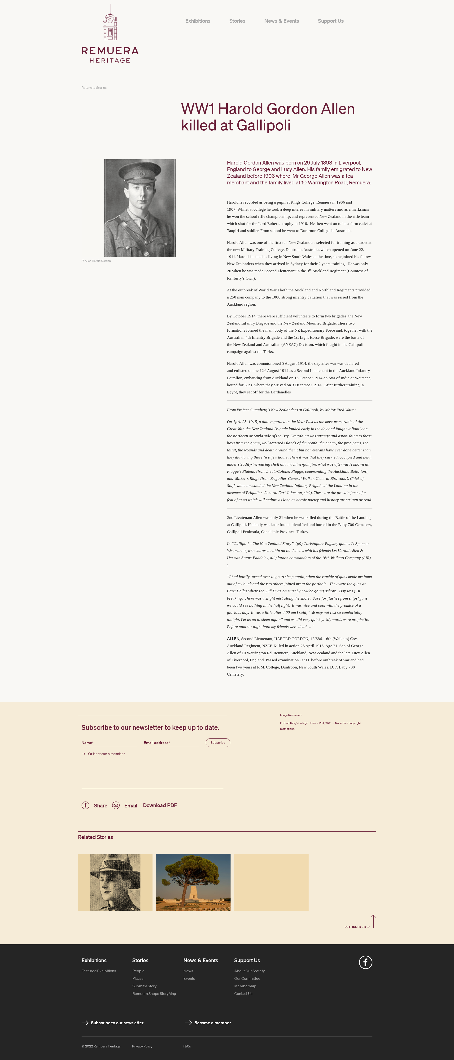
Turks (268, 351)
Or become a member (106, 754)
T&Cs (187, 1046)
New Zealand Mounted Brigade (310, 323)
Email (130, 805)
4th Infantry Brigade (262, 337)
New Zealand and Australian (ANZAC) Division (273, 344)
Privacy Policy (142, 1046)
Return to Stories (94, 87)
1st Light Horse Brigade (314, 337)
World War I (268, 290)
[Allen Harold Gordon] (140, 208)
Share (100, 805)
